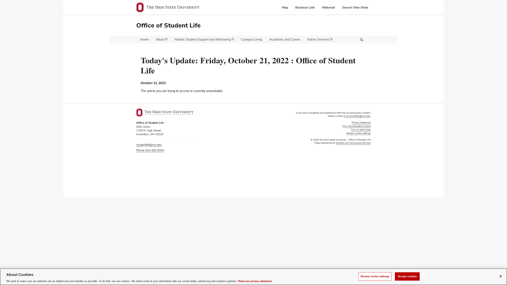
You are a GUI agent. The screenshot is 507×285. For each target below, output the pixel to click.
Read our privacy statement (255, 280)
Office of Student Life (168, 25)
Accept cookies (407, 276)
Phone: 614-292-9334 (150, 150)
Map (285, 7)
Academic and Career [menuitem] (284, 39)
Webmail (328, 7)
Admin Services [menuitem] (318, 39)
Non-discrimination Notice (357, 126)
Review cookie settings (375, 276)
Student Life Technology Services (353, 142)
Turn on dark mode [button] (361, 129)
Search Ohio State (355, 7)
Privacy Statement (361, 122)
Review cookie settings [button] (358, 133)
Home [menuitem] (144, 39)
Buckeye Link (305, 7)
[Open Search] (361, 39)
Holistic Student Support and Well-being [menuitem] (202, 39)
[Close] (500, 276)
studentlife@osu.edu (149, 144)
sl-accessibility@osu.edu (357, 116)
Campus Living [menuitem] (251, 39)
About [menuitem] (160, 39)
